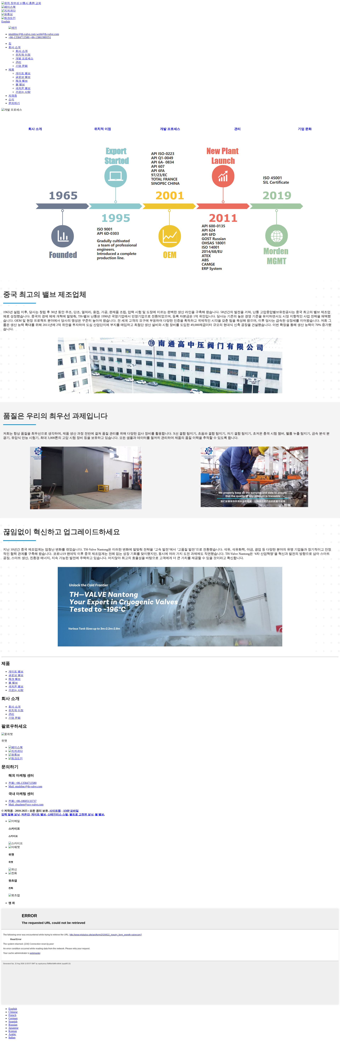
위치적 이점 (23, 54)
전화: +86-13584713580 (22, 782)
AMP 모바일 (71, 810)
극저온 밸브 (23, 88)
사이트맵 (55, 810)
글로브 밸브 (23, 77)
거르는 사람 (23, 91)
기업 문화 (22, 65)
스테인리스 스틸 (57, 814)
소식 (11, 99)
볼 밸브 (20, 84)
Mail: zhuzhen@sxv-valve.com (25, 804)
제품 (11, 69)
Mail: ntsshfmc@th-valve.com (25, 786)
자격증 (12, 95)
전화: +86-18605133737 (22, 800)
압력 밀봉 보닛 (10, 814)
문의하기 (14, 103)
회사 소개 (14, 47)
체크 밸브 (22, 80)
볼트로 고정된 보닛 (81, 814)
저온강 (25, 814)
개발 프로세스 (24, 58)
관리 (18, 62)
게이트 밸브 (23, 73)
